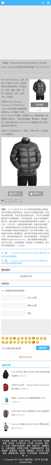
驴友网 (22, 451)
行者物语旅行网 (37, 448)
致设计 (23, 453)
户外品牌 (14, 83)
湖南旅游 (30, 451)
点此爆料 (21, 245)
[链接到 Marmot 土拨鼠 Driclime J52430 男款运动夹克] (5, 430)
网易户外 (36, 446)
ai (26, 455)
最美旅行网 (13, 453)
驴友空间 (39, 443)
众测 (7, 446)
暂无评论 (27, 72)
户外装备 (5, 441)
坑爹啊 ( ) (37, 194)
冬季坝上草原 (22, 448)
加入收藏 (38, 72)
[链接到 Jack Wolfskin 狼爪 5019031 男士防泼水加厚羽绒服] (5, 378)
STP (39, 110)
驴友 (3, 134)
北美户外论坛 (24, 441)
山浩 (18, 72)
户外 (5, 83)
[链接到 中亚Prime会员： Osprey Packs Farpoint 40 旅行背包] (5, 391)
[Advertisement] (25, 32)
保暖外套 (8, 201)
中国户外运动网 (18, 446)
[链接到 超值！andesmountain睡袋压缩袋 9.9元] (5, 404)
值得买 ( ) (17, 194)
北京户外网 (37, 441)
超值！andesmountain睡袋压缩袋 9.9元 (28, 398)
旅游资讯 (13, 451)
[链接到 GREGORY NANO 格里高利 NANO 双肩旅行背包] (5, 417)
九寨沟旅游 (10, 448)
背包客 (11, 443)
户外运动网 (32, 453)
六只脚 (30, 443)
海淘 (28, 446)
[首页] (2, 2)
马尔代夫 (40, 451)
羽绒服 (18, 201)
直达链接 (39, 105)
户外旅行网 (21, 443)
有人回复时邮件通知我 (11, 348)
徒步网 (14, 441)
